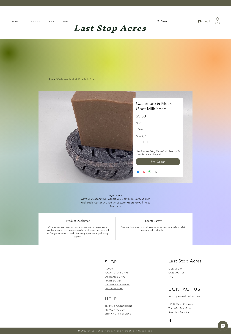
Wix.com (147, 330)
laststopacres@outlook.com (184, 296)
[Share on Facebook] (138, 172)
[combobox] (158, 129)
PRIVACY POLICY (115, 309)
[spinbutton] (143, 142)
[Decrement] (138, 142)
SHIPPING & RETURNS (118, 313)
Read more (115, 206)
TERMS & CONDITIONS (119, 305)
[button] (217, 20)
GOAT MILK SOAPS (117, 272)
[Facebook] (170, 321)
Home (51, 79)
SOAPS (109, 268)
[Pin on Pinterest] (144, 172)
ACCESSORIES (114, 288)
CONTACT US (176, 272)
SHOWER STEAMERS (117, 284)
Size (138, 123)
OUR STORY (175, 268)
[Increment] (148, 142)
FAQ (171, 276)
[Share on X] (156, 172)
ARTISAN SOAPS (115, 276)
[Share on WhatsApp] (150, 172)
